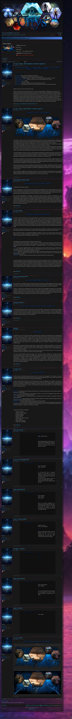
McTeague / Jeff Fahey (19, 548)
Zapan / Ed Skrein (17, 608)
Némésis (16, 65)
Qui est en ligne (4, 701)
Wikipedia (18, 205)
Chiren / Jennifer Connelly (20, 519)
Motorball (15, 328)
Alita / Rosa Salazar (18, 430)
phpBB (29, 707)
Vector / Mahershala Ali (19, 489)
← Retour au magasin (6, 43)
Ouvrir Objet (10, 61)
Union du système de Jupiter (20, 276)
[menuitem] (8, 33)
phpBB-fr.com (33, 708)
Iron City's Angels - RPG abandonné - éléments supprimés (15, 38)
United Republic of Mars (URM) (21, 180)
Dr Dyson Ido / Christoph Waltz (21, 459)
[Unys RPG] (32, 16)
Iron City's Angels (17, 210)
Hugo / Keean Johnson (19, 578)
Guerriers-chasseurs (18, 302)
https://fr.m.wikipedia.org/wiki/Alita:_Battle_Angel (27, 103)
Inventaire (3, 85)
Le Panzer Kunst (17, 369)
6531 (5, 127)
